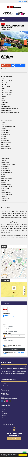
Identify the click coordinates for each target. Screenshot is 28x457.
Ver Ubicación (11, 291)
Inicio (3, 409)
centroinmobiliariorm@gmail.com (11, 316)
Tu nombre (5, 324)
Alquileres (4, 413)
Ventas (3, 411)
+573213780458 (8, 15)
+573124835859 (9, 13)
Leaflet (15, 277)
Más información (10, 455)
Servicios (4, 415)
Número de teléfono (7, 333)
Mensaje (5, 338)
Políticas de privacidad (7, 424)
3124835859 (6, 315)
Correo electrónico (7, 328)
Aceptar (22, 454)
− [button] (3, 252)
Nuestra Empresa (6, 420)
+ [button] (3, 250)
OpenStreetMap (23, 277)
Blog (3, 417)
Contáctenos (5, 422)
